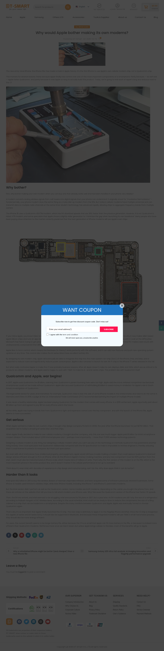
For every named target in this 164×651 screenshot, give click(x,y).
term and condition (70, 335)
